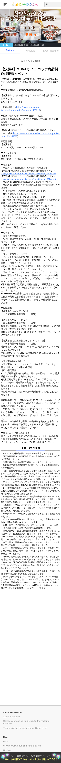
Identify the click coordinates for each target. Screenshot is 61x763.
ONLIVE (30, 50)
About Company (11, 716)
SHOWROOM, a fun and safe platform (22, 745)
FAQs (5, 741)
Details (10, 50)
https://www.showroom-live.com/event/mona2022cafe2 (28, 173)
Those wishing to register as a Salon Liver (25, 728)
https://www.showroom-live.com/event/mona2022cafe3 (28, 179)
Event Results (51, 50)
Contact (7, 750)
